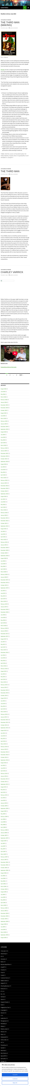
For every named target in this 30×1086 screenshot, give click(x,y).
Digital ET (3, 983)
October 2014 (4, 695)
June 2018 (3, 617)
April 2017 (3, 647)
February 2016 (4, 668)
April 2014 (3, 709)
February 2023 (4, 480)
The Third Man (10, 171)
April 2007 (3, 851)
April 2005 (3, 902)
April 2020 (3, 569)
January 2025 (4, 423)
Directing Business (5, 986)
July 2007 (3, 843)
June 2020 (3, 563)
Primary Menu (28, 7)
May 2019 (3, 596)
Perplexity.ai (3, 1045)
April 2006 (3, 883)
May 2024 (3, 440)
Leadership (3, 1018)
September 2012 (4, 760)
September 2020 (4, 555)
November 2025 (4, 407)
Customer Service (5, 977)
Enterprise (3, 988)
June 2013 (3, 735)
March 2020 (3, 571)
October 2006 (4, 867)
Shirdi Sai (3, 1050)
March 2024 (3, 445)
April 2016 (3, 663)
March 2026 (3, 397)
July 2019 (3, 590)
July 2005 (3, 894)
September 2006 (4, 870)
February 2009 (4, 816)
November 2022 (4, 488)
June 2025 (3, 415)
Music (2, 1034)
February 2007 (4, 856)
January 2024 (4, 450)
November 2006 (4, 865)
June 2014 (3, 703)
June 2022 (3, 501)
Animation (3, 959)
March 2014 (3, 711)
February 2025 (4, 421)
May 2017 (3, 644)
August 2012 (3, 762)
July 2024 (3, 434)
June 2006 (3, 878)
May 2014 (3, 706)
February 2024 (4, 448)
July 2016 (3, 655)
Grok (2, 1004)
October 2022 (4, 491)
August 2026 (3, 388)
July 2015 (3, 674)
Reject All (15, 1082)
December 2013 (4, 719)
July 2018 (3, 614)
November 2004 (4, 916)
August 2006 (3, 873)
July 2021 (3, 531)
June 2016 (3, 657)
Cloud (2, 972)
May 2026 (3, 394)
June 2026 (3, 391)
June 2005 (3, 897)
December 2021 (4, 518)
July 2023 (3, 466)
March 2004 (3, 932)
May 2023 (3, 472)
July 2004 (3, 926)
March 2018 (3, 625)
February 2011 (4, 795)
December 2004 (4, 913)
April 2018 (3, 622)
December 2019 (4, 579)
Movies (9, 19)
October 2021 (4, 523)
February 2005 (4, 908)
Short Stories (4, 1053)
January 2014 (4, 717)
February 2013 (4, 746)
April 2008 (3, 827)
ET (6, 19)
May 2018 (3, 620)
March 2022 (3, 510)
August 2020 (3, 558)
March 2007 (3, 854)
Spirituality (3, 1058)
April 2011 (3, 792)
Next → (21, 375)
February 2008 (4, 830)
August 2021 (3, 528)
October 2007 (4, 835)
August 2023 (3, 464)
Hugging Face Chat (5, 1007)
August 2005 (3, 891)
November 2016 (4, 652)
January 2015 (4, 687)
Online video (3, 1039)
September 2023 (4, 461)
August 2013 (3, 730)
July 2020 (3, 561)
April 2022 (3, 507)
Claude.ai (3, 969)
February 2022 (4, 512)
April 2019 (3, 598)
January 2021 (4, 544)
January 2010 (4, 803)
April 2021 (3, 536)
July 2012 (3, 765)
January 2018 (4, 631)
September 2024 (4, 429)
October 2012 (4, 757)
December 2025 (4, 405)
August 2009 (3, 811)
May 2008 (3, 824)
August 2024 (3, 432)
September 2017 (4, 636)
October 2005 (4, 889)
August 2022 (3, 496)
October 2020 (4, 553)
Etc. (1, 994)
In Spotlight (3, 1010)
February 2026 (4, 399)
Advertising (3, 953)
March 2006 (3, 886)
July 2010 (3, 797)
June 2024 (3, 437)
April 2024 (3, 442)
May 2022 (3, 504)
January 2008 (4, 832)
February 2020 (4, 574)
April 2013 (3, 741)
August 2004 (3, 924)
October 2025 (4, 410)
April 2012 (3, 770)
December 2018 (4, 609)
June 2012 (3, 768)
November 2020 (4, 550)
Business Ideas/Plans (5, 964)
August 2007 (3, 840)
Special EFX (3, 1055)
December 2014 (4, 690)
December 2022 (4, 485)
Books (2, 961)
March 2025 (3, 418)
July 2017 (3, 641)
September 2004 (4, 921)
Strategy (2, 1061)
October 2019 (4, 585)
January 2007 (4, 859)
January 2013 (4, 749)
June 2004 (3, 929)
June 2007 (3, 846)
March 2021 (3, 539)
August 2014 (3, 698)
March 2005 (3, 905)
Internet (2, 1012)
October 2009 (4, 805)
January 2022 (4, 515)
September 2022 (4, 493)
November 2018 (4, 612)
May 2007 (3, 848)
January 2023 (4, 483)
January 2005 (4, 910)
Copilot (2, 975)
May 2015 (3, 676)
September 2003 (4, 934)
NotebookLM (4, 1037)
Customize (15, 1078)
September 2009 (4, 808)
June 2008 (3, 821)
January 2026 (4, 402)
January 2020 (4, 577)
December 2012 (4, 752)
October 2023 (4, 458)
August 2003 (3, 937)
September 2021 (4, 526)
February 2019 (4, 604)
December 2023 (4, 453)
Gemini (2, 999)
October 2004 (4, 918)
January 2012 (4, 776)
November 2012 (4, 754)
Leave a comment (14, 28)
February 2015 (4, 684)
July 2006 (3, 875)
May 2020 (3, 566)
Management (4, 1021)
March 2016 (3, 665)
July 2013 (3, 733)
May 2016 (3, 660)
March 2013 (3, 743)
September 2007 (4, 838)
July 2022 (3, 499)
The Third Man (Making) (10, 23)
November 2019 (4, 582)
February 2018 (4, 628)
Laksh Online (4, 7)
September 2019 (4, 587)
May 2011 (3, 789)
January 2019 (4, 606)
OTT (2, 1042)
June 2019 (3, 593)
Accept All (15, 1074)
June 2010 (3, 800)
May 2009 (3, 813)
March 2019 (3, 601)
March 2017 (3, 649)
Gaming (2, 996)
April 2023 (3, 475)
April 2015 (3, 679)
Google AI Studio (4, 1002)
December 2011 (4, 778)
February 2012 (4, 773)
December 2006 (4, 862)
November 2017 (4, 633)
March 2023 (3, 477)
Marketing (3, 1023)
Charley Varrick (12, 272)
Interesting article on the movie (8, 367)
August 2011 (3, 787)
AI (1, 956)
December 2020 (4, 547)
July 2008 (3, 819)
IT (1, 1015)
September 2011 (4, 784)
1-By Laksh (3, 19)
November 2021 (4, 520)
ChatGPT (3, 967)
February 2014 (4, 714)
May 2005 (3, 899)
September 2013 (4, 727)
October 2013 (4, 725)
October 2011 (4, 781)
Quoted (2, 1047)
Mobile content (4, 1029)
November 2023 (4, 456)
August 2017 (3, 639)
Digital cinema (4, 980)
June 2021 (3, 534)
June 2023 (3, 469)
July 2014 (3, 700)
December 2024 (4, 426)
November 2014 (4, 692)
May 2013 (3, 738)
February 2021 (4, 542)
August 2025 (3, 413)
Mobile (2, 1026)
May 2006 (3, 881)
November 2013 (4, 722)
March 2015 (3, 682)
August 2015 (3, 671)
